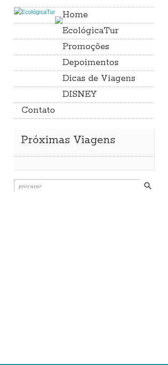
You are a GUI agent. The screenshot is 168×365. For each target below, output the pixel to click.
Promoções (86, 46)
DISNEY (80, 94)
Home (75, 15)
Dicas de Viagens (99, 78)
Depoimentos (91, 62)
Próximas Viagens (68, 140)
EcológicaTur (91, 30)
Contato (38, 110)
